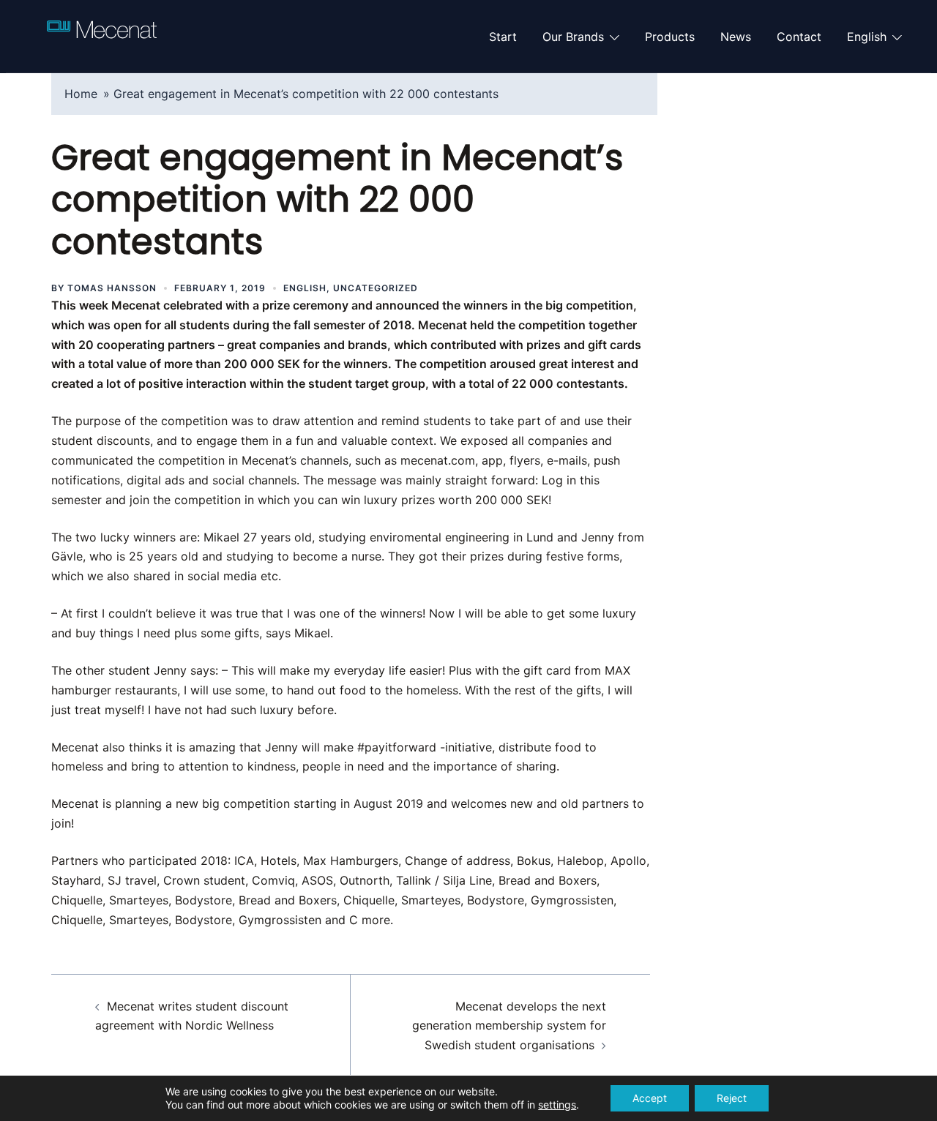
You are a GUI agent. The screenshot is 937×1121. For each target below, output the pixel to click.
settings (557, 1104)
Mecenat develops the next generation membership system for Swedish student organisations (509, 1026)
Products (670, 36)
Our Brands (573, 36)
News (735, 36)
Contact (799, 36)
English (866, 36)
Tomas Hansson (112, 287)
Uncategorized (375, 287)
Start (503, 36)
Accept (649, 1098)
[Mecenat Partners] (102, 35)
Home (80, 93)
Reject (732, 1098)
